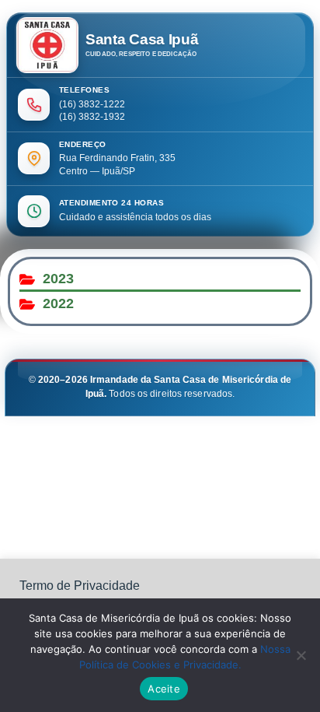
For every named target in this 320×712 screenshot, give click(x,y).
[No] (300, 655)
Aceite (164, 688)
